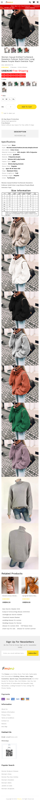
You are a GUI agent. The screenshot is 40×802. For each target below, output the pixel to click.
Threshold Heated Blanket (11, 617)
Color (4, 79)
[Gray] (10, 83)
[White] (34, 83)
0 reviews (13, 67)
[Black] (4, 83)
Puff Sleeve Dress (26, 626)
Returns (3, 723)
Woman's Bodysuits (7, 788)
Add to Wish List (9, 113)
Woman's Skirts (6, 783)
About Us (4, 709)
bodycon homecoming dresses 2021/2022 (16, 612)
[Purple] (28, 83)
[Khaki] (4, 89)
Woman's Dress (6, 774)
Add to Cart (27, 107)
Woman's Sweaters (7, 780)
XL (14, 99)
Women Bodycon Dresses (9, 771)
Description (20, 132)
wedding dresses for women (11, 620)
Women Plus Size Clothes (9, 777)
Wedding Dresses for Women (11, 623)
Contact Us (5, 721)
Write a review (22, 67)
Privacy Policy (5, 715)
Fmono (19, 799)
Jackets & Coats (6, 785)
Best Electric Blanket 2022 (11, 609)
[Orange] (22, 83)
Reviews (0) (20, 136)
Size (4, 95)
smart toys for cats (8, 628)
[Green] (16, 83)
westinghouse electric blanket (12, 614)
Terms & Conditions (7, 718)
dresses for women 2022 (10, 626)
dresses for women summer (26, 628)
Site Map (4, 726)
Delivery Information (8, 712)
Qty (2, 106)
